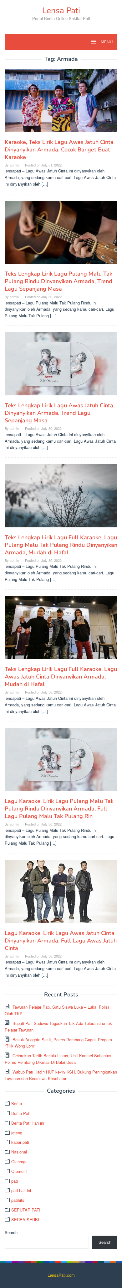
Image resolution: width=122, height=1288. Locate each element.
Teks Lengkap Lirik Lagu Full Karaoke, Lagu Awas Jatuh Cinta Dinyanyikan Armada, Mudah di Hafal (61, 676)
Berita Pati (20, 1113)
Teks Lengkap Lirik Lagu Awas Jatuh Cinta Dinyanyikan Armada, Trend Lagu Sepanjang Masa (59, 413)
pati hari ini (21, 1190)
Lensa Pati (61, 10)
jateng (16, 1133)
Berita (16, 1103)
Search (11, 1232)
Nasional (19, 1152)
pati (14, 1181)
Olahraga (19, 1161)
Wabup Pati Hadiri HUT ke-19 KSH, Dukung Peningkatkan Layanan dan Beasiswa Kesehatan (61, 1075)
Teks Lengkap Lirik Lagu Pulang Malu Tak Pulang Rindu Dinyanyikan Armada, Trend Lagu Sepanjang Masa (58, 281)
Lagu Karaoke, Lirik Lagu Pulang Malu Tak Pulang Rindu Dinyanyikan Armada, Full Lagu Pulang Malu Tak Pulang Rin (59, 808)
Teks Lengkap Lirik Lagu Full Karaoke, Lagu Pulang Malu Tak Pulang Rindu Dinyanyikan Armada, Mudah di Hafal (61, 545)
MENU (106, 42)
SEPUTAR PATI (25, 1210)
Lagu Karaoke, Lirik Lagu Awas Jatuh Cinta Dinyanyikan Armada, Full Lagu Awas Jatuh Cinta (61, 940)
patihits (17, 1200)
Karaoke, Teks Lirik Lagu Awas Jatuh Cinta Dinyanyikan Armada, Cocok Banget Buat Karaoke (59, 149)
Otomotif (19, 1171)
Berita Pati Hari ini (27, 1123)
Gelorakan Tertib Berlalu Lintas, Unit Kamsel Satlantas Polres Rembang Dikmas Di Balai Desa (58, 1059)
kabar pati (20, 1142)
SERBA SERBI (25, 1219)
